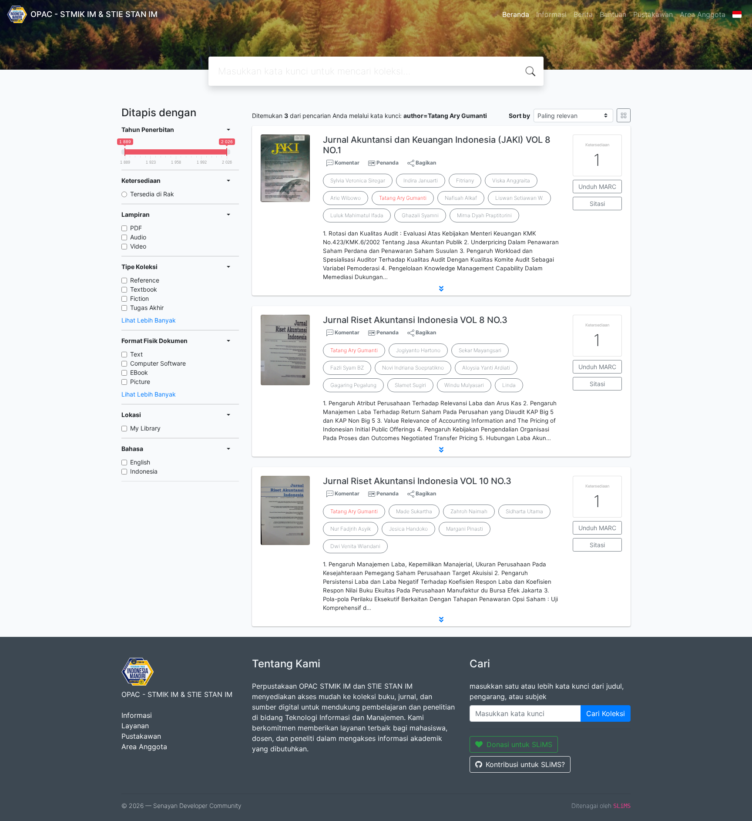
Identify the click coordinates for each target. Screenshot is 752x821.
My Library (145, 428)
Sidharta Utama (524, 511)
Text (136, 354)
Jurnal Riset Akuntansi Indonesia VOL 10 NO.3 (417, 481)
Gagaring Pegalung (353, 385)
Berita (583, 14)
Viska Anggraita (511, 180)
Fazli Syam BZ (347, 367)
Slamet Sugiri (410, 385)
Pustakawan (653, 14)
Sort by (519, 115)
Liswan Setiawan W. (519, 198)
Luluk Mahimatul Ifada (356, 215)
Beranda (515, 14)
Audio (138, 237)
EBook (139, 372)
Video (138, 246)
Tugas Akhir (147, 307)
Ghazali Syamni (420, 215)
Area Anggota (702, 14)
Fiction (139, 298)
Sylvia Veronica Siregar (357, 180)
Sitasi (597, 203)
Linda (509, 385)
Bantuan (613, 14)
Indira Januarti (420, 180)
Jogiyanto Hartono (418, 350)
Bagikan (425, 162)
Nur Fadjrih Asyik (350, 528)
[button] (441, 289)
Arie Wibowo (345, 198)
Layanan (135, 725)
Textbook (143, 289)
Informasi (551, 14)
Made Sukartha (414, 511)
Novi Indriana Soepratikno (413, 367)
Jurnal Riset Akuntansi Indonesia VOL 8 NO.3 (415, 320)
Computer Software (158, 363)
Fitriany (465, 180)
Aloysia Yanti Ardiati (486, 367)
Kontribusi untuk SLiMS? (525, 764)
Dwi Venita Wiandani (355, 546)
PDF (136, 228)
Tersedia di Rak (152, 194)
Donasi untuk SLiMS (519, 744)
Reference (144, 280)
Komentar (346, 162)
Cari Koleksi (605, 713)
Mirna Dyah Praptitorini (484, 215)
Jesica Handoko (408, 528)
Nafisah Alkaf (461, 198)
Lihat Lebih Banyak (148, 320)
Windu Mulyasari (464, 385)
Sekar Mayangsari (480, 350)
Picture (140, 381)
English (140, 462)
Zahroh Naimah (468, 511)
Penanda (387, 162)
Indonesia (144, 471)
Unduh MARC (597, 186)
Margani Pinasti (464, 528)
